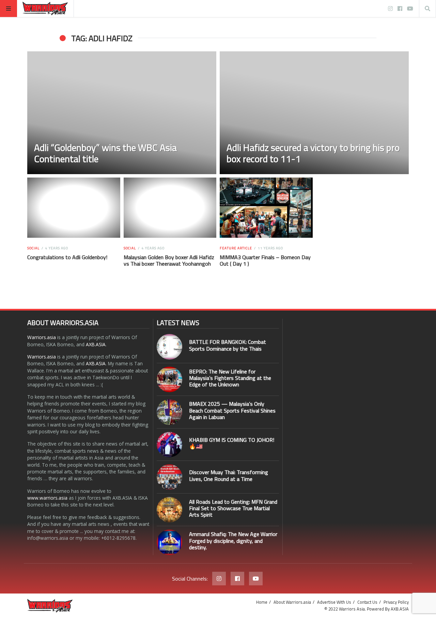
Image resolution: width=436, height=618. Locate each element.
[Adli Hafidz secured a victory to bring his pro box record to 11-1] (314, 112)
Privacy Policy (396, 602)
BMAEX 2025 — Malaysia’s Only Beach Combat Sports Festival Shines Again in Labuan (232, 410)
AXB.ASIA (96, 344)
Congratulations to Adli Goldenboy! (67, 257)
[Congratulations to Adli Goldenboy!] (73, 208)
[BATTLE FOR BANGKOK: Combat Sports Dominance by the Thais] (169, 347)
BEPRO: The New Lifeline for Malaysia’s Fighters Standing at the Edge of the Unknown (230, 377)
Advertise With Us (334, 602)
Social (33, 248)
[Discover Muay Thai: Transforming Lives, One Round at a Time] (169, 477)
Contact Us (367, 602)
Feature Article (236, 248)
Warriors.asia (41, 337)
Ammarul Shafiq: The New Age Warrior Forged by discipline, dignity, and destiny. (233, 540)
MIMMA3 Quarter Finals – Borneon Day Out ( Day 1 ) (265, 260)
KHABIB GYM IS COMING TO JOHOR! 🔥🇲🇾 (231, 443)
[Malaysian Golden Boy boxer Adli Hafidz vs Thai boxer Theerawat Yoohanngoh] (169, 208)
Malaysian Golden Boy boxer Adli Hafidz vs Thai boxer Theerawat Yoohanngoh (169, 260)
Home (261, 602)
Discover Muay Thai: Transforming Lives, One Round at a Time (228, 475)
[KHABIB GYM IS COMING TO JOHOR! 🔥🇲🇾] (169, 444)
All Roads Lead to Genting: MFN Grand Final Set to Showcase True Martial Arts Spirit (233, 508)
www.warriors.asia (47, 498)
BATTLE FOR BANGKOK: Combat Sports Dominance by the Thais (227, 345)
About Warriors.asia (292, 602)
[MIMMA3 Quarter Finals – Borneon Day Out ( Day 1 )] (266, 208)
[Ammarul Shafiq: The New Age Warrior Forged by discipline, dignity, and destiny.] (169, 542)
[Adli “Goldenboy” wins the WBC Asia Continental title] (121, 112)
